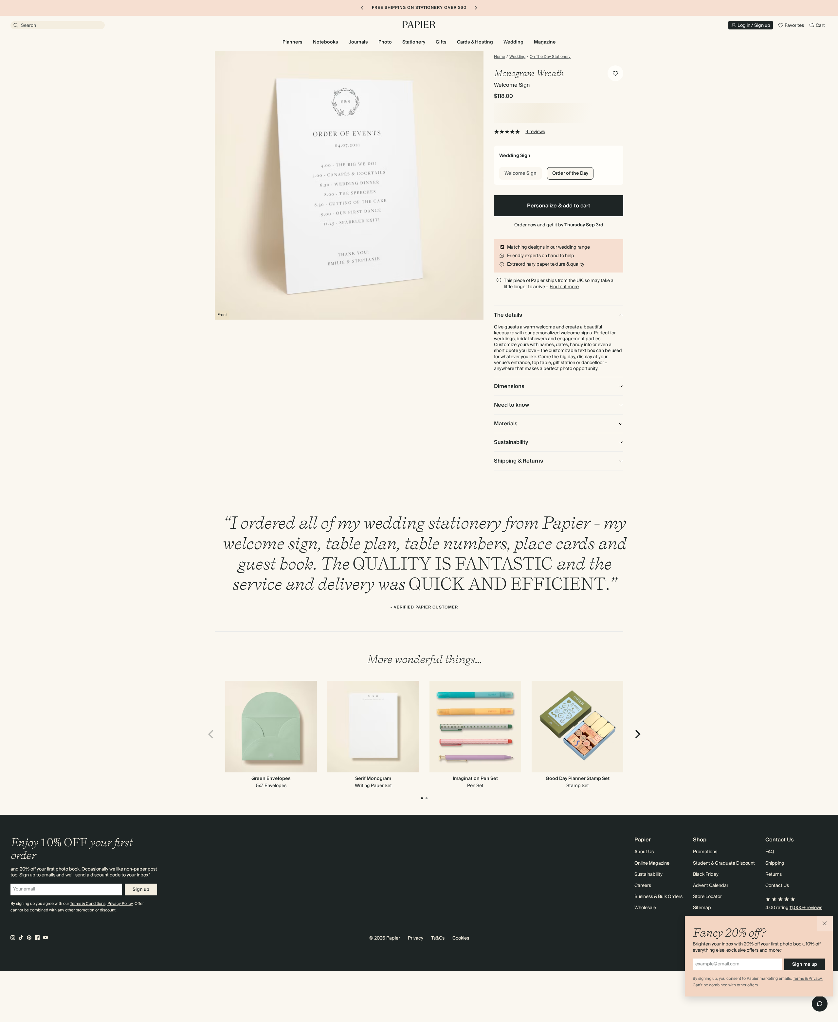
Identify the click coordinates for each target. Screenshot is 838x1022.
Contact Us (777, 886)
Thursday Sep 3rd (583, 225)
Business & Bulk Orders (658, 897)
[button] (825, 923)
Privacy (415, 938)
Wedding (517, 57)
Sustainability (648, 874)
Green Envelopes (271, 779)
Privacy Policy (120, 903)
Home (499, 57)
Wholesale (645, 908)
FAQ (769, 852)
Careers (642, 886)
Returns (773, 874)
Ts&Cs (438, 938)
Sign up (141, 889)
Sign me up (804, 964)
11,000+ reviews (806, 908)
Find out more (564, 287)
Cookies (460, 938)
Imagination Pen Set (475, 779)
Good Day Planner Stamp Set (578, 779)
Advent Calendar (710, 886)
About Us (644, 852)
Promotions (705, 852)
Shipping (774, 863)
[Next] (637, 734)
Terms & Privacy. (808, 978)
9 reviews (535, 132)
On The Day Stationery (550, 57)
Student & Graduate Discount (724, 863)
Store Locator (707, 897)
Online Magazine (651, 863)
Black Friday (706, 874)
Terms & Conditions (87, 903)
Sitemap (702, 908)
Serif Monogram (373, 779)
